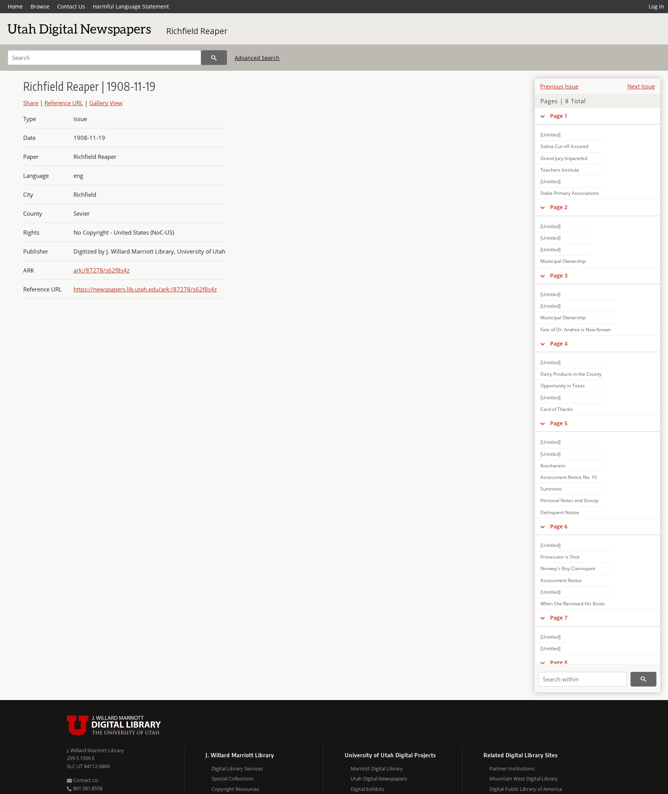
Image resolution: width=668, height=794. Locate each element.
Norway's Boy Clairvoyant (567, 568)
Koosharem (552, 465)
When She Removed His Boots (572, 603)
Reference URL (63, 103)
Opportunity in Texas (562, 385)
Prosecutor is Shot (559, 557)
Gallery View (106, 103)
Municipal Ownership (563, 261)
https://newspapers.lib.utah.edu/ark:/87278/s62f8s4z (145, 289)
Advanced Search (257, 57)
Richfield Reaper (197, 31)
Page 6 (558, 526)
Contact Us (71, 6)
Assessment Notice (561, 580)
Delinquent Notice (559, 512)
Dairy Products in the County (571, 374)
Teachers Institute (559, 170)
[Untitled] (550, 134)
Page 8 (558, 662)
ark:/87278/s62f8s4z (101, 270)
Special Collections (232, 778)
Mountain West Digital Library (523, 778)
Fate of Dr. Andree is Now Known (575, 329)
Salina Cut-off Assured (564, 146)
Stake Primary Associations (569, 193)
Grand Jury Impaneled (563, 158)
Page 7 (558, 617)
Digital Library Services (237, 768)
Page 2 (558, 207)
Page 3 (558, 275)
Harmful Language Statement (131, 6)
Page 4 (558, 343)
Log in (656, 6)
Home (15, 6)
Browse (40, 6)
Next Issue (641, 86)
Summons (551, 489)
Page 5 (558, 423)
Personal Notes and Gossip (569, 500)
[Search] (214, 57)
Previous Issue (559, 86)
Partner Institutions (512, 768)
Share (30, 103)
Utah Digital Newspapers (379, 778)
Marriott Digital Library (377, 768)
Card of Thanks (556, 409)
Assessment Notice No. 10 (568, 477)
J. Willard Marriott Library (95, 750)
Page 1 (558, 115)
